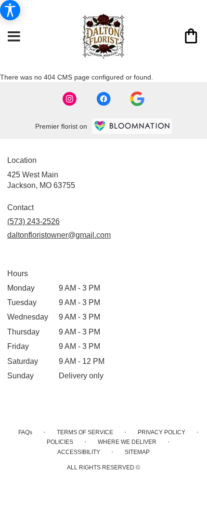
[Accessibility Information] (10, 10)
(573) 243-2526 (33, 221)
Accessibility (78, 452)
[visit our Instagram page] (70, 99)
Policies (60, 442)
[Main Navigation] (14, 37)
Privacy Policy (161, 432)
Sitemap (137, 452)
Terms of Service (85, 432)
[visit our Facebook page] (103, 99)
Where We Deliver (127, 442)
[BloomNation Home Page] (132, 126)
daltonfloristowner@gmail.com (59, 235)
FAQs (25, 432)
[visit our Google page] (137, 99)
